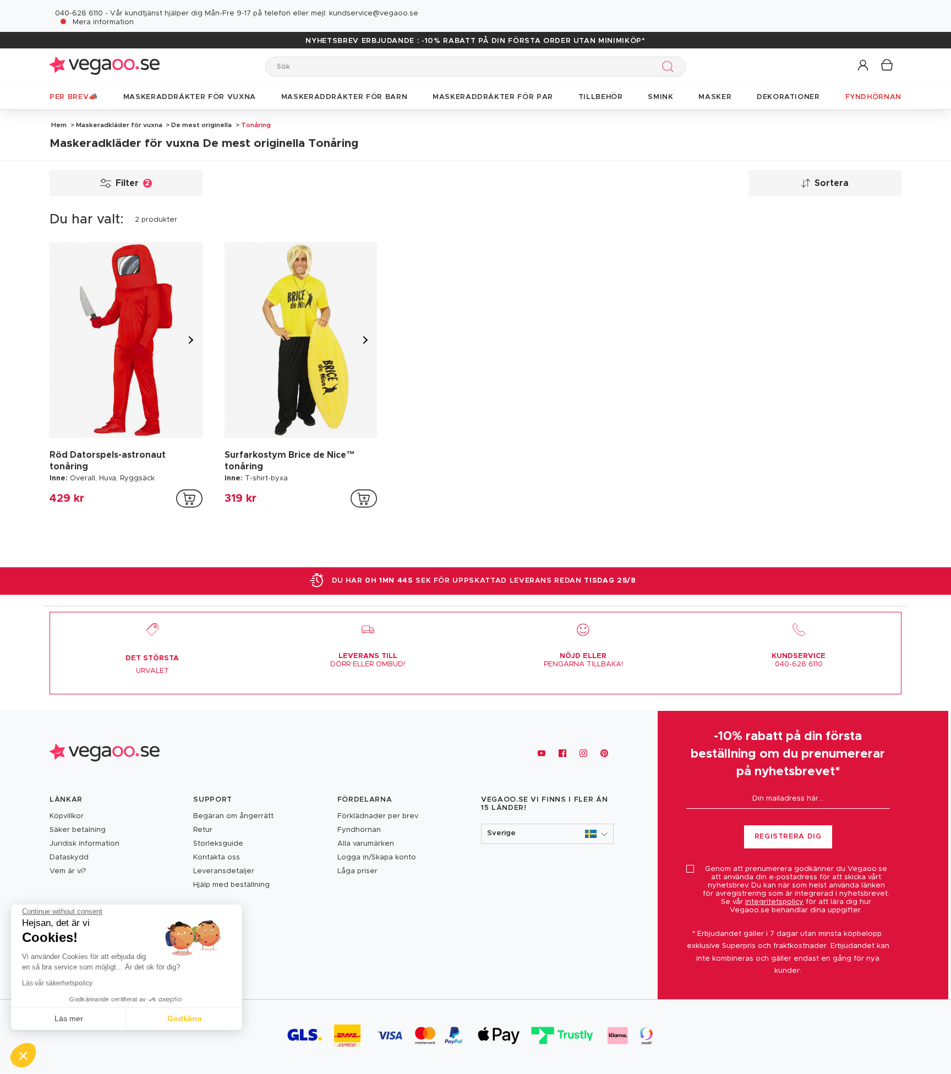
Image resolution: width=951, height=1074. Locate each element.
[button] (864, 66)
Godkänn (184, 1018)
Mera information (103, 22)
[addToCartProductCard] (189, 498)
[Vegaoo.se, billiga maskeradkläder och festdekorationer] (105, 66)
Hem (59, 125)
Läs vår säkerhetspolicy (57, 983)
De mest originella (201, 125)
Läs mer (68, 1018)
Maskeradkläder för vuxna (119, 125)
